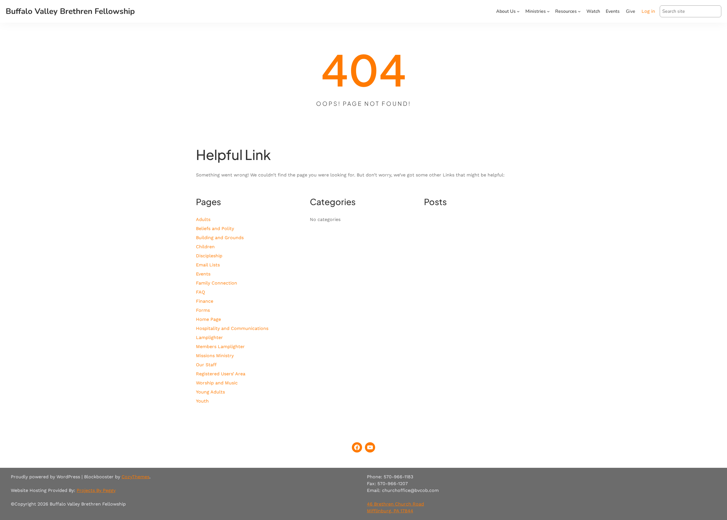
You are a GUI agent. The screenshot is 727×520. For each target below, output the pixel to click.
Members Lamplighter (220, 346)
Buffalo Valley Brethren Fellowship (70, 11)
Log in (648, 11)
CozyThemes (135, 476)
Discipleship (209, 255)
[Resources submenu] (579, 11)
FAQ (200, 292)
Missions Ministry (215, 355)
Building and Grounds (220, 237)
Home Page (208, 319)
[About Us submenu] (518, 11)
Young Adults (210, 392)
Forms (203, 310)
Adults (203, 219)
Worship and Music (217, 383)
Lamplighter (209, 337)
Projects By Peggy (96, 490)
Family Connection (216, 283)
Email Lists (208, 265)
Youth (202, 401)
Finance (204, 301)
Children (205, 246)
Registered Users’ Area (220, 373)
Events (203, 274)
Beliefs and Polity (215, 228)
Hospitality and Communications (232, 328)
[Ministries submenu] (548, 11)
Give (630, 11)
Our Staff (206, 364)
